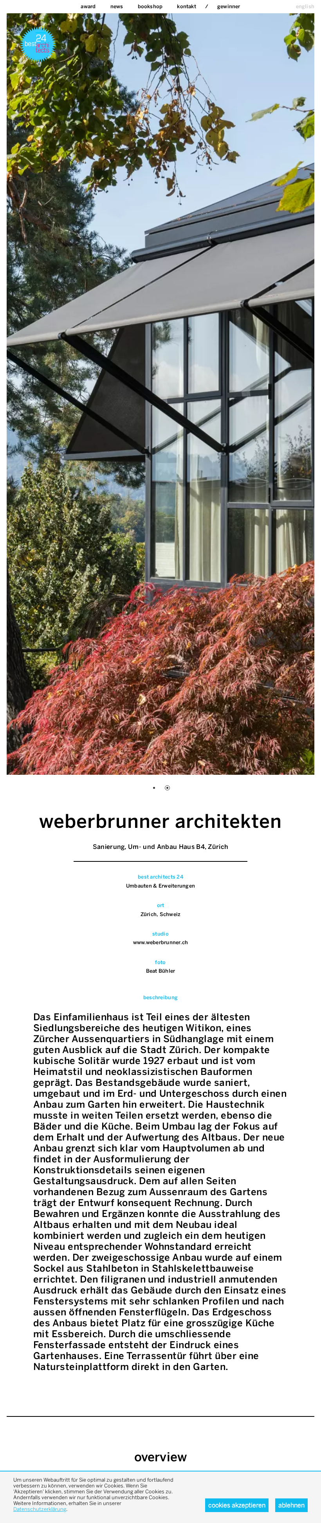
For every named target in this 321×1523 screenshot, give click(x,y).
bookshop (150, 6)
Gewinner (228, 6)
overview (160, 1457)
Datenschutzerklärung (39, 1509)
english (305, 6)
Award (88, 6)
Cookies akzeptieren (236, 1505)
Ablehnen (291, 1505)
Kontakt (186, 6)
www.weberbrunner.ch (160, 942)
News (116, 6)
